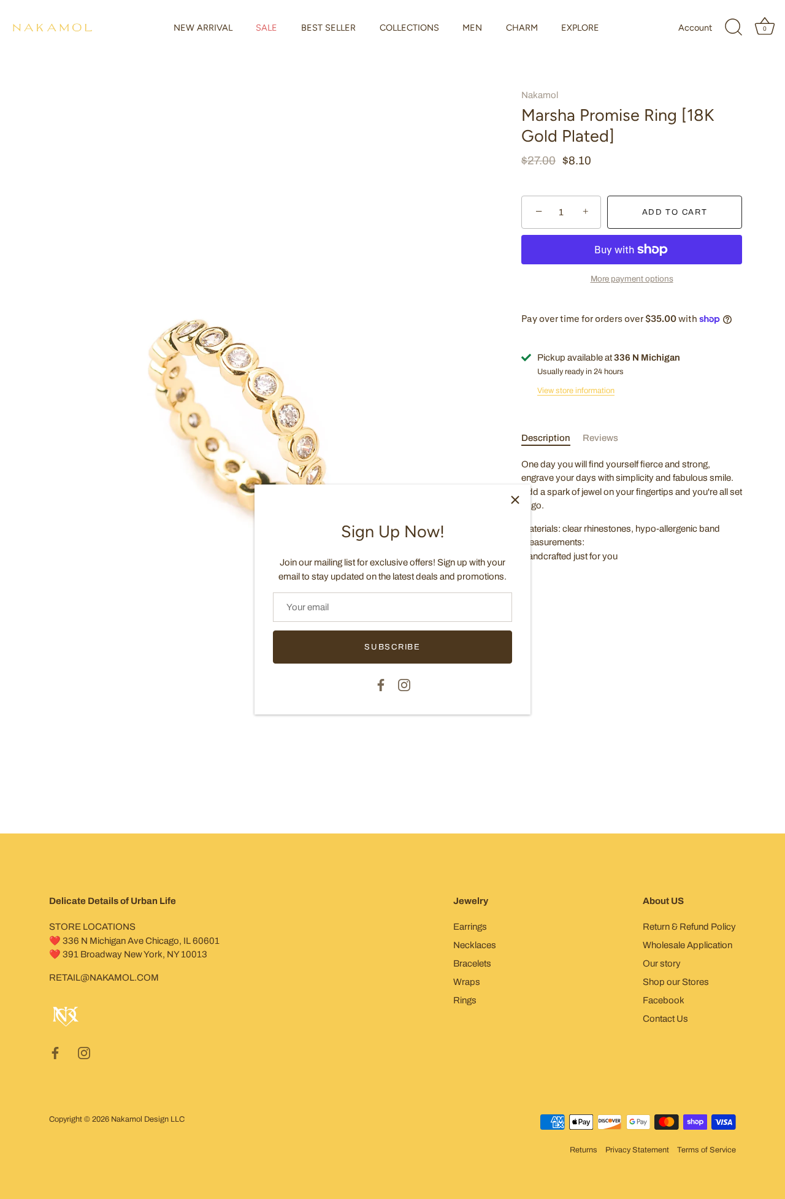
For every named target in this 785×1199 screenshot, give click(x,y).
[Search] (733, 27)
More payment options (632, 278)
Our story (662, 963)
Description (545, 438)
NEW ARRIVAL (203, 27)
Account (695, 27)
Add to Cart (675, 212)
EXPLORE (580, 27)
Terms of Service (706, 1150)
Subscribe (392, 647)
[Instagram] (404, 684)
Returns (583, 1150)
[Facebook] (381, 684)
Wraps (466, 982)
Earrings (470, 927)
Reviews (600, 438)
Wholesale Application (687, 945)
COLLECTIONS (409, 27)
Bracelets (472, 963)
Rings (465, 1000)
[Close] (515, 499)
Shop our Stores (676, 982)
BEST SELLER (328, 27)
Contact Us (665, 1019)
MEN (472, 27)
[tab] (552, 438)
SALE (266, 27)
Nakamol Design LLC (148, 1119)
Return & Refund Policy (689, 927)
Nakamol (539, 95)
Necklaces (474, 945)
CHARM (522, 27)
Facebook (663, 1000)
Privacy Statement (637, 1150)
